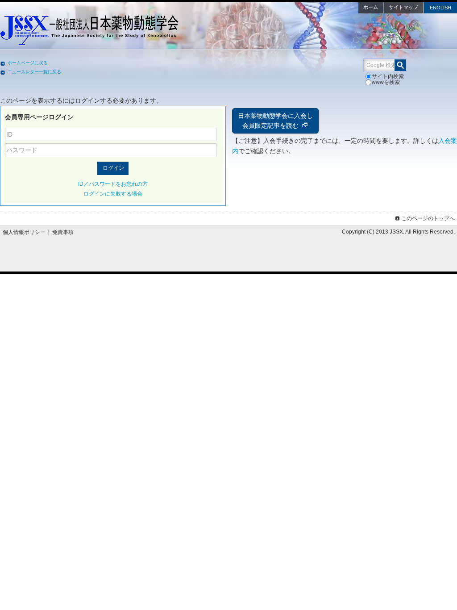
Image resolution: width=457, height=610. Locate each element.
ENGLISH (440, 7)
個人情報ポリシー (24, 232)
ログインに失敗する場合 (112, 194)
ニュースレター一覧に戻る (34, 71)
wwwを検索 (386, 82)
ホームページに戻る (28, 62)
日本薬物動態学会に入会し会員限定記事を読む (275, 121)
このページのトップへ (428, 218)
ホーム (370, 7)
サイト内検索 (388, 76)
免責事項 (63, 232)
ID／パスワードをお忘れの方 (113, 184)
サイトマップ (403, 7)
